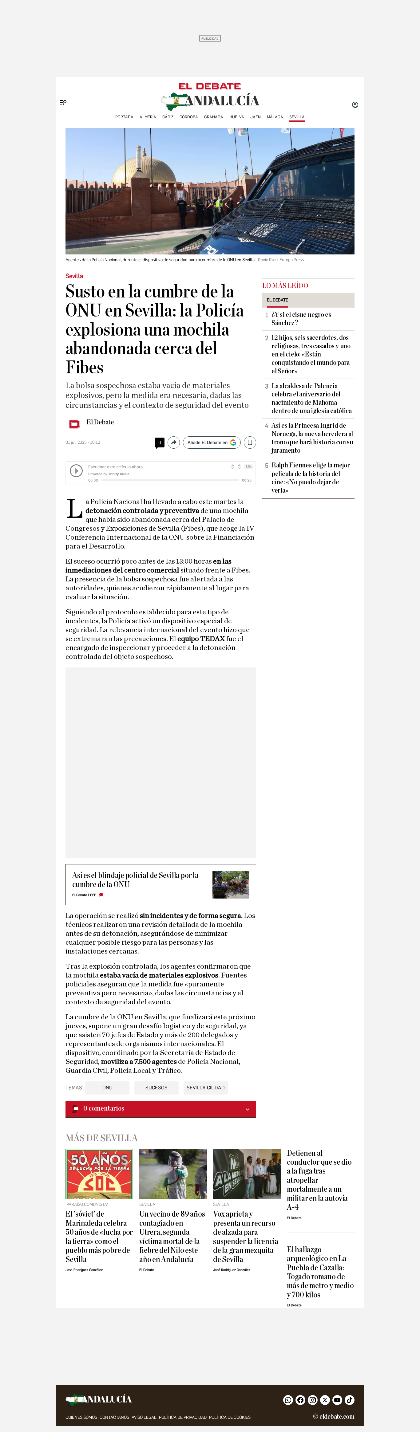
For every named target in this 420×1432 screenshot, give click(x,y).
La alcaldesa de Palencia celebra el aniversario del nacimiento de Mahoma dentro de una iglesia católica (311, 398)
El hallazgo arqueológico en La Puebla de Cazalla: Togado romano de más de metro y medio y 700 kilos (320, 1272)
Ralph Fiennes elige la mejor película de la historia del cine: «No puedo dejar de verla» (310, 478)
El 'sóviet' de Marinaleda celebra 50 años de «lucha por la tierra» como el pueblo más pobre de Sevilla (99, 1236)
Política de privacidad (183, 1417)
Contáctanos (114, 1417)
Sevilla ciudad (206, 1088)
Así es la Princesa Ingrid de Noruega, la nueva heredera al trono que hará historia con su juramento (312, 438)
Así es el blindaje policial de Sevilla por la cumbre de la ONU (135, 879)
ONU (107, 1088)
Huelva (236, 117)
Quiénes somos (81, 1417)
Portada (124, 117)
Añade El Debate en (208, 442)
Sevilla (297, 117)
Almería (148, 117)
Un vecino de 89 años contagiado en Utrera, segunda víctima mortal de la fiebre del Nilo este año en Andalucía (172, 1236)
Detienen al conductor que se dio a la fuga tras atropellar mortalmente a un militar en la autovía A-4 (319, 1180)
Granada (213, 117)
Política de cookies (230, 1417)
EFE (93, 895)
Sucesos (156, 1088)
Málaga (275, 117)
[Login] (355, 105)
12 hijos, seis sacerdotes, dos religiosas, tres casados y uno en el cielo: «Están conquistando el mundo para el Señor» (311, 354)
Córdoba (189, 117)
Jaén (255, 117)
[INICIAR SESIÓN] (355, 105)
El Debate (100, 422)
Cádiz (167, 117)
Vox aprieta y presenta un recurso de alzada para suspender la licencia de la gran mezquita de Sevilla (245, 1236)
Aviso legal (144, 1417)
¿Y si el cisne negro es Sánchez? (301, 319)
